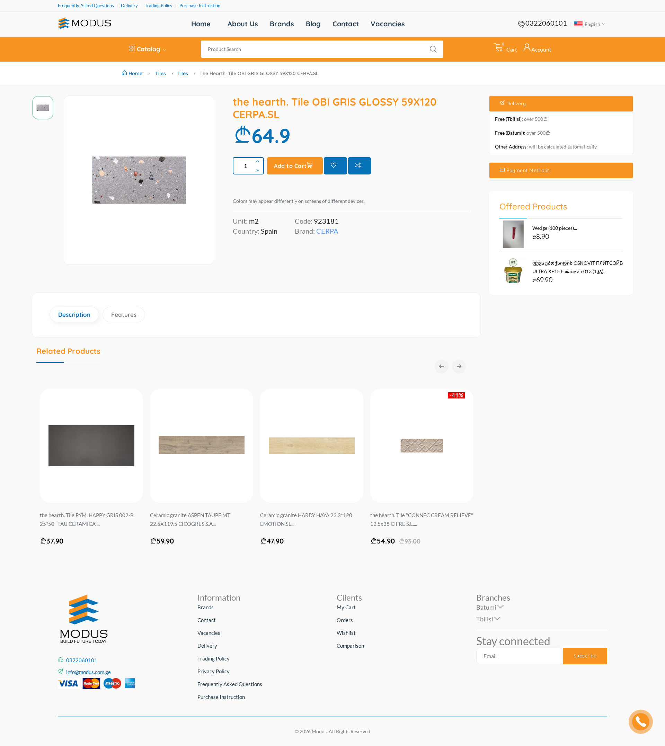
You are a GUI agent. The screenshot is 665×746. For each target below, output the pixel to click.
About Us (243, 23)
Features (123, 314)
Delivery (129, 5)
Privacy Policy (213, 671)
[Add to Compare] (359, 165)
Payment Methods (527, 170)
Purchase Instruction (199, 5)
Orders (345, 620)
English (592, 24)
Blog (313, 23)
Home (201, 23)
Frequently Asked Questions (86, 5)
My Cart (346, 607)
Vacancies (388, 23)
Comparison (350, 645)
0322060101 (546, 23)
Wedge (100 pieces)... (554, 228)
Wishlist (346, 633)
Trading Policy (158, 5)
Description (74, 314)
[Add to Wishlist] (335, 165)
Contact (345, 23)
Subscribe (585, 656)
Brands (282, 23)
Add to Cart (290, 165)
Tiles (160, 73)
